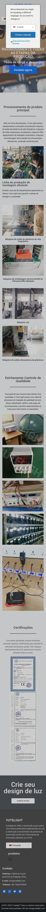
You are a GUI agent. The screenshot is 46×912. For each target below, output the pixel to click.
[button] (10, 859)
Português (16, 845)
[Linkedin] (20, 891)
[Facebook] (4, 891)
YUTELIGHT (14, 820)
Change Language (23, 35)
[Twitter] (15, 891)
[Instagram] (9, 891)
